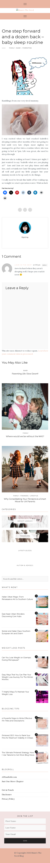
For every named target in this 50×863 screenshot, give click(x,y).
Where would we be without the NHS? (25, 436)
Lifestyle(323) (25, 550)
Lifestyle (34, 496)
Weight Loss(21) (25, 521)
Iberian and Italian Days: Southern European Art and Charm (16, 632)
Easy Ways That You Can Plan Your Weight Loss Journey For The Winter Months (17, 677)
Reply (45, 265)
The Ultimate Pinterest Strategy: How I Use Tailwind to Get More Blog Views (18, 753)
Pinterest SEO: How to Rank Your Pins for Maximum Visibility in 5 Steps (17, 736)
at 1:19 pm (36, 265)
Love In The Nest (23, 265)
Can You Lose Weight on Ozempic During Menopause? (16, 658)
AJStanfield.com (9, 777)
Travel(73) (25, 536)
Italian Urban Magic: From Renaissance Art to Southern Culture (17, 598)
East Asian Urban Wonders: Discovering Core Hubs (13, 615)
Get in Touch (8, 790)
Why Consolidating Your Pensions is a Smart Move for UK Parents (25, 500)
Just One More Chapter (13, 781)
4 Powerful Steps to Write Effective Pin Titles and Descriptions (17, 719)
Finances (24, 496)
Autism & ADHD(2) (25, 565)
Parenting (27, 48)
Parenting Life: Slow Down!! (25, 374)
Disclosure (7, 794)
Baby (18, 48)
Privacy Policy (8, 799)
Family (12, 48)
